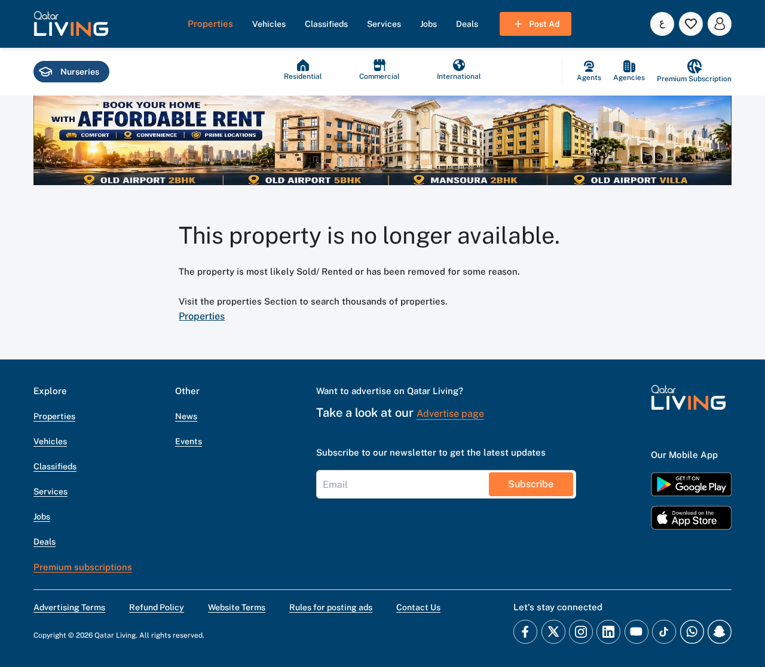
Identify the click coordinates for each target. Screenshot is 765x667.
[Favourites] (691, 24)
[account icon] (720, 24)
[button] (71, 24)
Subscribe (530, 484)
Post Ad (544, 24)
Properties (202, 316)
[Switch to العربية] (662, 24)
